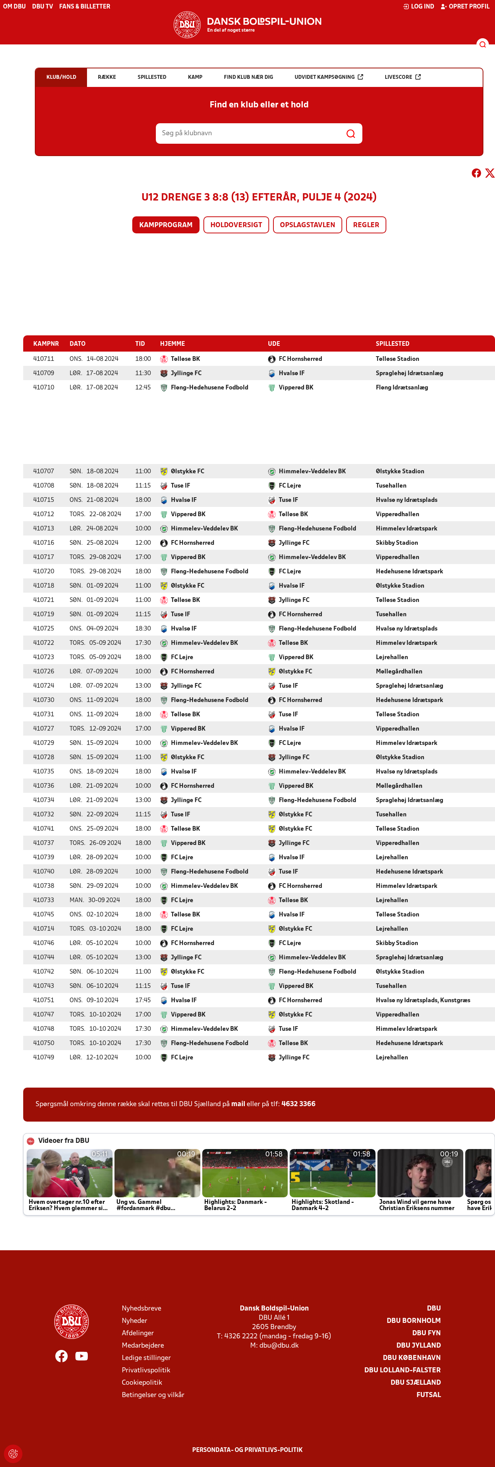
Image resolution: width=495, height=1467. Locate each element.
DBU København (412, 1358)
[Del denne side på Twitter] (490, 174)
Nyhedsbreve (141, 1309)
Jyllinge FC (186, 373)
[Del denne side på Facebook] (476, 174)
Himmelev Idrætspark (406, 529)
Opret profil (469, 7)
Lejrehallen (392, 657)
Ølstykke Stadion (400, 471)
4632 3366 (299, 1104)
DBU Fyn (426, 1333)
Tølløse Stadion (397, 359)
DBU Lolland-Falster (402, 1370)
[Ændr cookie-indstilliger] (13, 1454)
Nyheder (134, 1321)
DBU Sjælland (416, 1383)
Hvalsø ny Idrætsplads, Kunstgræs (423, 1000)
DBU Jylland (418, 1346)
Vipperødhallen (397, 514)
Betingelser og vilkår (153, 1395)
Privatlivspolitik (146, 1370)
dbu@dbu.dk (279, 1346)
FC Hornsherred (300, 359)
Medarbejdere (143, 1346)
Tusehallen (391, 486)
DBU (434, 1309)
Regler (366, 225)
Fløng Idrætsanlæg (402, 388)
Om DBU (14, 7)
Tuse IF (180, 486)
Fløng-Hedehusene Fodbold (209, 388)
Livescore (398, 77)
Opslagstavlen (307, 225)
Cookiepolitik (142, 1383)
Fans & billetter (84, 7)
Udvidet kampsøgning (325, 77)
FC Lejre (290, 486)
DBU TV (42, 7)
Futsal (428, 1395)
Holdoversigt (236, 225)
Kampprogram (166, 225)
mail (238, 1104)
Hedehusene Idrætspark (409, 572)
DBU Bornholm (414, 1321)
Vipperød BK (296, 388)
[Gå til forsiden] (247, 24)
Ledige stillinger (146, 1358)
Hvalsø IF (292, 373)
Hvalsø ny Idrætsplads (406, 500)
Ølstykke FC (187, 471)
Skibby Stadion (397, 543)
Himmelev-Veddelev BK (312, 471)
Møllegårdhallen (399, 672)
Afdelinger (138, 1333)
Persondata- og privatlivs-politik (247, 1450)
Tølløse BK (185, 359)
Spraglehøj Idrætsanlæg (409, 373)
